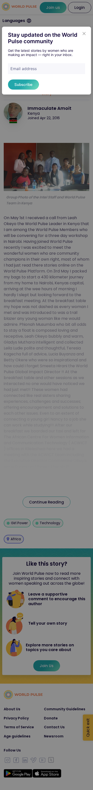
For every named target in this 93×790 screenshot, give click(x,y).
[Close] (84, 34)
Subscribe (23, 84)
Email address (23, 68)
